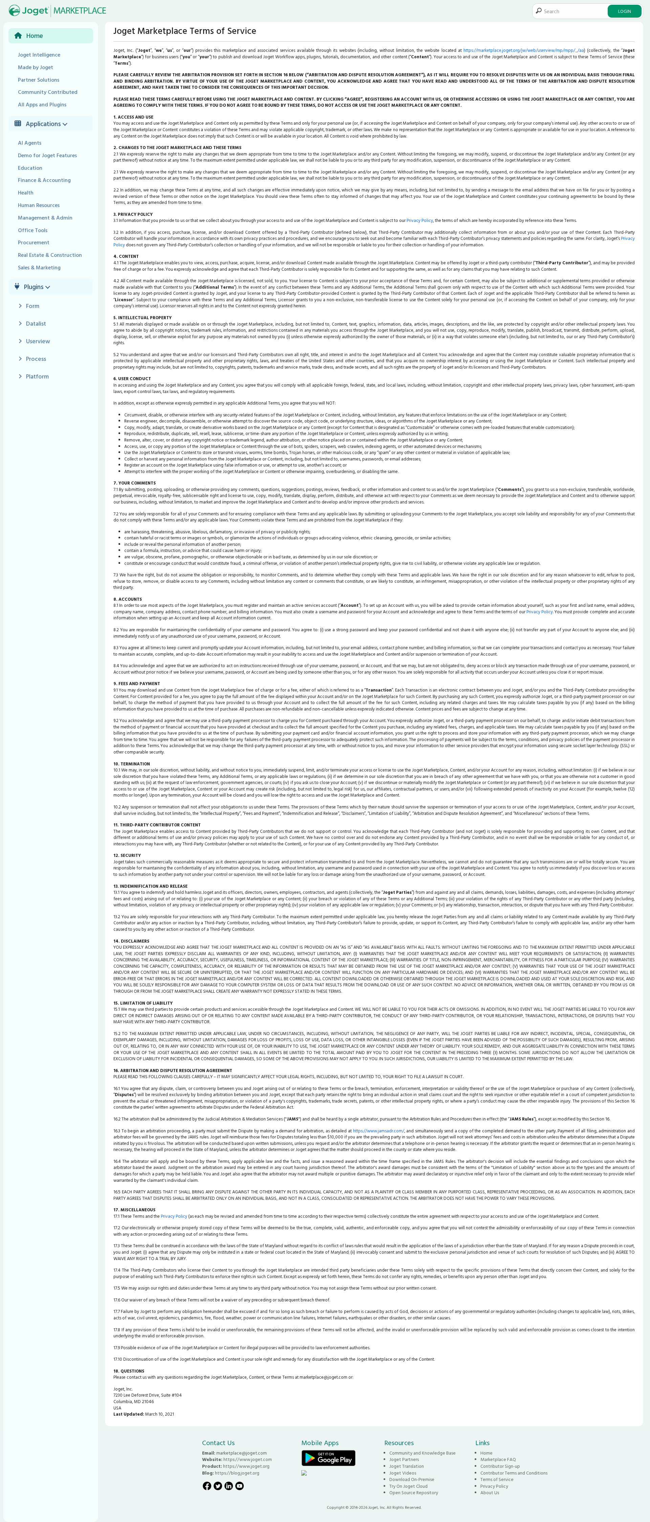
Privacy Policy (420, 220)
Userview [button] (38, 341)
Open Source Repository (413, 1492)
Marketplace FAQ (498, 1459)
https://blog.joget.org (237, 1472)
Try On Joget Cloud (408, 1486)
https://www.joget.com (247, 1459)
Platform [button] (37, 376)
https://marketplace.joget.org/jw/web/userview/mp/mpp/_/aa (523, 50)
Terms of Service (497, 1479)
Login (624, 11)
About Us (489, 1492)
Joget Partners (404, 1459)
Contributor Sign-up (500, 1466)
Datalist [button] (36, 323)
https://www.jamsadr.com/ (378, 1130)
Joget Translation (406, 1466)
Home (486, 1452)
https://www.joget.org (246, 1466)
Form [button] (32, 305)
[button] (66, 124)
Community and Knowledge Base (422, 1452)
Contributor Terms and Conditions (513, 1472)
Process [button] (36, 358)
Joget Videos (402, 1472)
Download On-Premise (411, 1479)
